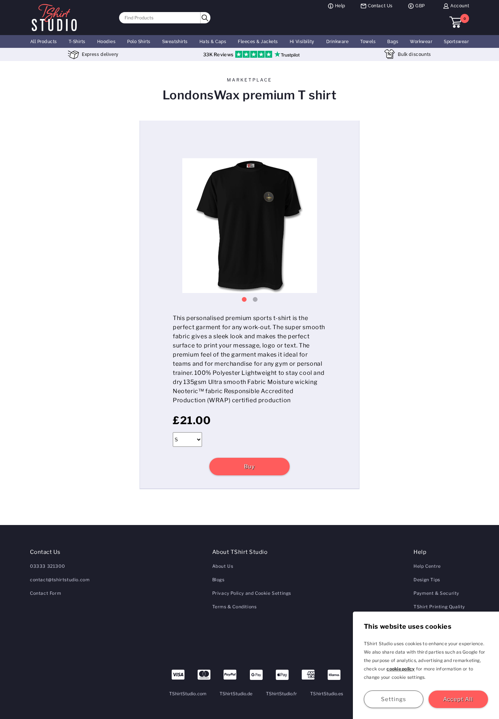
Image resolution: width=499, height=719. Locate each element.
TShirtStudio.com (187, 693)
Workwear (421, 41)
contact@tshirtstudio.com (59, 579)
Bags (392, 41)
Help (340, 5)
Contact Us (380, 5)
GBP (420, 5)
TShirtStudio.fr (281, 693)
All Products (43, 41)
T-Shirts (77, 41)
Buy (249, 466)
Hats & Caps (212, 41)
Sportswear (456, 41)
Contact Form (45, 593)
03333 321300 (47, 566)
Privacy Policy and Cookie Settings (251, 593)
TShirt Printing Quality (439, 606)
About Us (222, 566)
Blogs (218, 579)
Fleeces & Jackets (258, 41)
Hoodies (106, 41)
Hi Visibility (302, 41)
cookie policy (400, 669)
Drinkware (337, 41)
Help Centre (427, 566)
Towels (368, 41)
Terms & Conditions (234, 606)
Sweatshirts (175, 41)
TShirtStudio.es (326, 693)
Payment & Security (436, 593)
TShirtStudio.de (236, 693)
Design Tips (427, 579)
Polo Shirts (138, 41)
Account (459, 5)
